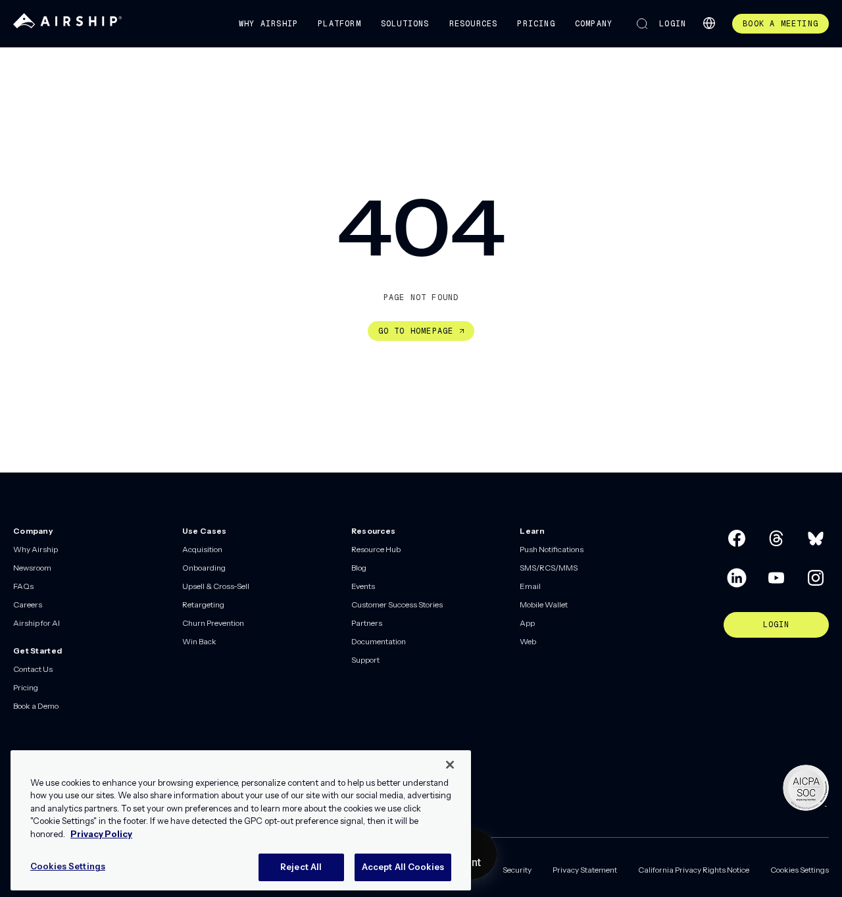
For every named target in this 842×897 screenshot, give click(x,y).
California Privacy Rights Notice (693, 870)
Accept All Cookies (403, 866)
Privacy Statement (585, 870)
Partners (366, 623)
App (527, 623)
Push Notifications (551, 549)
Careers (27, 604)
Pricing (536, 23)
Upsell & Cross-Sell (215, 586)
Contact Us (33, 669)
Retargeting (203, 604)
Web (528, 641)
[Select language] (709, 23)
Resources (473, 23)
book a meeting (780, 23)
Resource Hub (376, 549)
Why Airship (268, 23)
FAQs (23, 586)
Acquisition (202, 549)
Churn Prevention (213, 623)
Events (363, 586)
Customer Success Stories (397, 604)
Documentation (378, 641)
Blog (358, 568)
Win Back (199, 641)
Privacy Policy (101, 834)
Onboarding (204, 568)
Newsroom (32, 568)
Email (530, 586)
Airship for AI (36, 623)
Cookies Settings (799, 870)
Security (517, 870)
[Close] (449, 764)
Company (593, 23)
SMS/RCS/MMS (549, 568)
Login (672, 23)
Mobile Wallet (544, 604)
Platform (339, 23)
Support (365, 660)
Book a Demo (36, 706)
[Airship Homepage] (67, 25)
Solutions (405, 23)
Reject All (301, 866)
